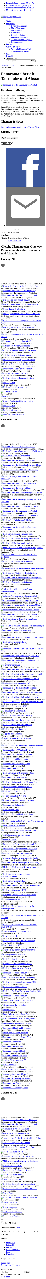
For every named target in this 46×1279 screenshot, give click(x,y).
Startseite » (10, 1243)
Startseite (9, 21)
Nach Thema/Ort (18, 28)
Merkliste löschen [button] (8, 1227)
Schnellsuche (11, 58)
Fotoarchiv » (11, 1245)
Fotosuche (10, 44)
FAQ (8, 54)
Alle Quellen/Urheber (20, 51)
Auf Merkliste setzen (9, 138)
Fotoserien (15, 33)
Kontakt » (10, 1254)
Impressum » (6, 1263)
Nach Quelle (16, 30)
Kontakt (9, 56)
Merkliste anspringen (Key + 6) (18, 10)
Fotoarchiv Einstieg (19, 26)
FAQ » (9, 1252)
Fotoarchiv (10, 23)
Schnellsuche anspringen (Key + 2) (20, 8)
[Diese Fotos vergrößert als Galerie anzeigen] (20, 281)
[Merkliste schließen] (2, 1221)
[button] (5, 1277)
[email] (25, 225)
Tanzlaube (20, 127)
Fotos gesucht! (17, 42)
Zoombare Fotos (18, 35)
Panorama (12, 127)
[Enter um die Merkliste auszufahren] (2, 1219)
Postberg (4, 127)
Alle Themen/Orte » (32, 127)
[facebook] (25, 186)
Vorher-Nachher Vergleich (21, 40)
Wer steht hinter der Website (22, 49)
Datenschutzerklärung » (10, 1265)
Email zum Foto (14, 241)
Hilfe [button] (18, 1227)
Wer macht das (12, 47)
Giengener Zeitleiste (19, 37)
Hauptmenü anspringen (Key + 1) (19, 5)
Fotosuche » (11, 1247)
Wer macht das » (13, 1249)
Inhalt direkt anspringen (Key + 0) (20, 3)
